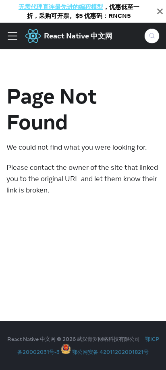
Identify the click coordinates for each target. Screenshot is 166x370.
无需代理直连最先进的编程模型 (61, 7)
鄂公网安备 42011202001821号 (110, 352)
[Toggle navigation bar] (12, 36)
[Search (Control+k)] (152, 36)
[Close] (160, 11)
